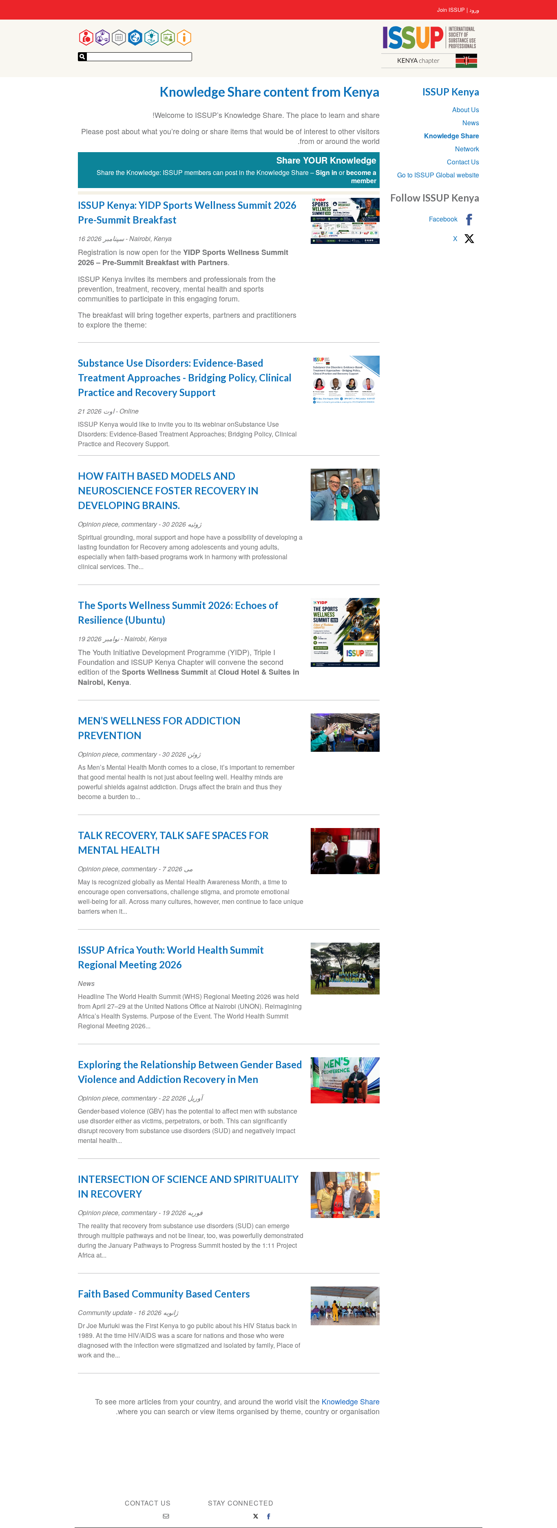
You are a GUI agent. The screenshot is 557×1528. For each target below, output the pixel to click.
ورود (474, 10)
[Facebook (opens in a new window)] (269, 1516)
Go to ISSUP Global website (438, 174)
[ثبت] (82, 56)
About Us (465, 109)
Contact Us (463, 161)
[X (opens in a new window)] (256, 1516)
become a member (361, 176)
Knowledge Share (351, 1401)
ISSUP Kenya (450, 91)
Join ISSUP (451, 10)
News (470, 122)
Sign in (326, 172)
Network (467, 148)
